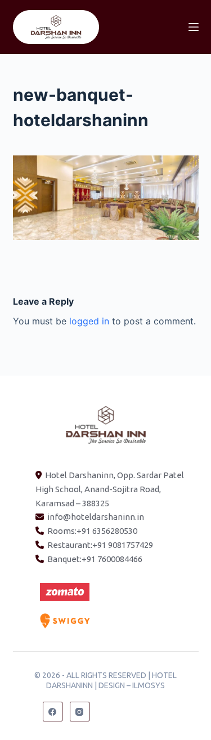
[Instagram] (79, 711)
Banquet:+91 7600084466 (94, 559)
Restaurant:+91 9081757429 (100, 545)
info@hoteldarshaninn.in (95, 516)
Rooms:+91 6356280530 (92, 531)
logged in (89, 321)
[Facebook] (52, 711)
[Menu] (193, 27)
